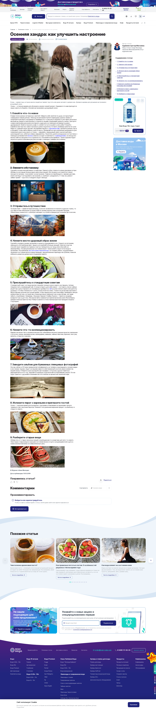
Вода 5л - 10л (31, 680)
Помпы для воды (95, 662)
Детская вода (14, 671)
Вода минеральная (66, 671)
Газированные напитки (67, 680)
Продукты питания (132, 23)
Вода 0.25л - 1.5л (32, 677)
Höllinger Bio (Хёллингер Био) (69, 698)
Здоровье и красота (17, 39)
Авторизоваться (20, 509)
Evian (45, 665)
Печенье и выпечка (122, 665)
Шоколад (119, 686)
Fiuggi (46, 662)
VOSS (46, 683)
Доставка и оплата (44, 9)
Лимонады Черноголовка (68, 692)
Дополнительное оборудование (100, 680)
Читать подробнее (17, 575)
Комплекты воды (15, 674)
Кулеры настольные (96, 665)
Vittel (45, 677)
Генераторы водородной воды (100, 674)
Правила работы (71, 9)
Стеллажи (30, 671)
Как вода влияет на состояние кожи (117, 565)
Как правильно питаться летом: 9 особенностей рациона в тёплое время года (76, 566)
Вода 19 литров (68, 23)
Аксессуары (139, 665)
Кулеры (78, 23)
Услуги (64, 9)
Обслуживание (140, 668)
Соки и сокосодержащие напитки (71, 683)
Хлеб (118, 680)
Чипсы (118, 683)
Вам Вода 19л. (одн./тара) (129, 126)
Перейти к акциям (24, 629)
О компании (13, 9)
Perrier (46, 668)
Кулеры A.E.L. (94, 677)
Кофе (121, 23)
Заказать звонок (126, 9)
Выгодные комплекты (53, 23)
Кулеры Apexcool (95, 668)
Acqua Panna (48, 671)
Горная (29, 662)
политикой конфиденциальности (82, 629)
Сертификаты (86, 9)
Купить (139, 131)
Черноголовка (25, 23)
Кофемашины (140, 662)
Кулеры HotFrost (95, 671)
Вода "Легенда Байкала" (68, 662)
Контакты (96, 9)
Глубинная (30, 668)
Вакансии (56, 9)
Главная (12, 29)
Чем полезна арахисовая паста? (23, 565)
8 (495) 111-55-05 (123, 650)
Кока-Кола (63, 695)
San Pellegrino (48, 674)
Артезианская (31, 665)
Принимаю (133, 704)
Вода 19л (13, 665)
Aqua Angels (48, 686)
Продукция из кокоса (123, 668)
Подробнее (20, 707)
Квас (61, 689)
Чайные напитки (65, 686)
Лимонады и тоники (66, 677)
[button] (145, 23)
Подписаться (108, 623)
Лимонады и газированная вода (106, 23)
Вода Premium (88, 23)
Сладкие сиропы (121, 674)
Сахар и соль (120, 671)
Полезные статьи (30, 9)
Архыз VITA (14, 23)
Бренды (22, 9)
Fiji (45, 680)
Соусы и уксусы (121, 677)
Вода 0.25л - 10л (15, 662)
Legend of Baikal (37, 23)
